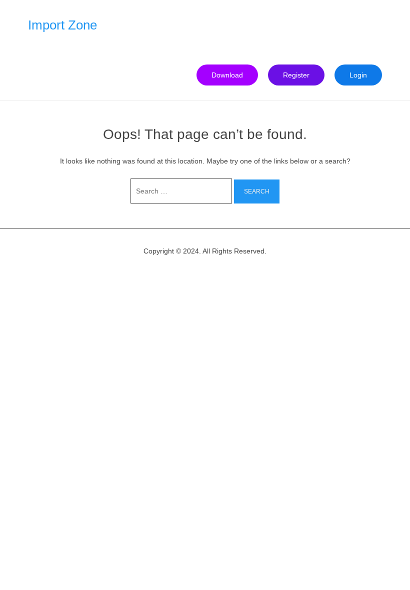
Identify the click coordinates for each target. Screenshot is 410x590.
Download (227, 75)
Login (358, 75)
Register (296, 75)
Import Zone (62, 25)
